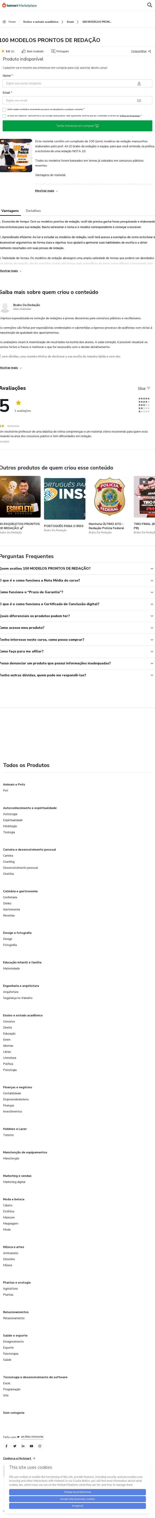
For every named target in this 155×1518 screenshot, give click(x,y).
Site (6, 1395)
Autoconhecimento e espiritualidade (30, 808)
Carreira (8, 856)
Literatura (9, 1058)
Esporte (8, 1348)
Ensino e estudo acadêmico (23, 1015)
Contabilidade (12, 1093)
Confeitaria (10, 897)
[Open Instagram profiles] (40, 1446)
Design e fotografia (17, 933)
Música (7, 1265)
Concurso (9, 1021)
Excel (6, 1383)
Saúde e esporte (15, 1336)
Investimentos (12, 1111)
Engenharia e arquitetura (21, 986)
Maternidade (11, 968)
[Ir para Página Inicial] (21, 5)
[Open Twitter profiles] (15, 1446)
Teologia (9, 832)
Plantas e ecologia (17, 1283)
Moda (7, 1230)
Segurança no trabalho (18, 998)
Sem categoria (13, 1413)
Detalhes (33, 211)
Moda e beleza (13, 1199)
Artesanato (10, 1253)
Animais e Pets (14, 784)
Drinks (7, 903)
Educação (9, 1033)
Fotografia (10, 945)
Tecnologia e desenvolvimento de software (35, 1377)
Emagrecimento (13, 1342)
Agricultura (10, 1289)
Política (8, 1064)
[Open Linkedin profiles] (23, 1446)
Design (7, 939)
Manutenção (11, 1158)
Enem (7, 1040)
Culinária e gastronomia (20, 891)
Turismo (8, 1135)
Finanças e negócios (17, 1087)
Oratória (8, 874)
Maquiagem (10, 1223)
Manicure (9, 1217)
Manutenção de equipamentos (25, 1152)
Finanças (8, 1105)
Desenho (9, 1259)
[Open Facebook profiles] (6, 1446)
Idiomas (8, 1046)
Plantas (8, 1295)
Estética (8, 1211)
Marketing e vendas (17, 1176)
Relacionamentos (16, 1312)
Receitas (9, 915)
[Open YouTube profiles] (31, 1446)
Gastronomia (11, 909)
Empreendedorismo (16, 1099)
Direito (7, 1027)
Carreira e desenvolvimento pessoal (29, 850)
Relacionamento (14, 1318)
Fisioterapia (10, 1354)
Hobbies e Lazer (15, 1129)
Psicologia (10, 1070)
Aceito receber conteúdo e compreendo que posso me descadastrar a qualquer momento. (45, 109)
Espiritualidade (13, 820)
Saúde (7, 1360)
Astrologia (10, 814)
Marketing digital (14, 1182)
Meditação (10, 826)
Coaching (9, 862)
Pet (5, 791)
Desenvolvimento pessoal (20, 868)
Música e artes (13, 1247)
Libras (7, 1052)
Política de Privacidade (130, 116)
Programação (11, 1389)
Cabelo (7, 1205)
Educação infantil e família (22, 962)
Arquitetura (10, 992)
